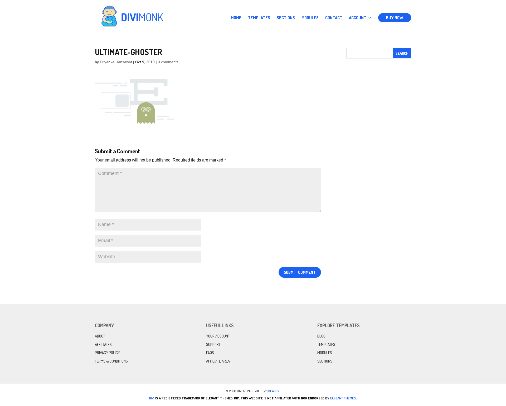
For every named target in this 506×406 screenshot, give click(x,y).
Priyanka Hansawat (116, 62)
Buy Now (394, 17)
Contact (333, 18)
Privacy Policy (107, 352)
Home (236, 18)
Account (357, 18)
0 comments (168, 62)
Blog (321, 336)
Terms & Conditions (111, 361)
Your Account (218, 336)
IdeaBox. (273, 391)
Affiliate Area (218, 361)
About (100, 336)
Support (213, 344)
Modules (310, 18)
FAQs (210, 352)
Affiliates (103, 344)
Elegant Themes (343, 398)
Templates (259, 18)
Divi (151, 398)
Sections (286, 18)
